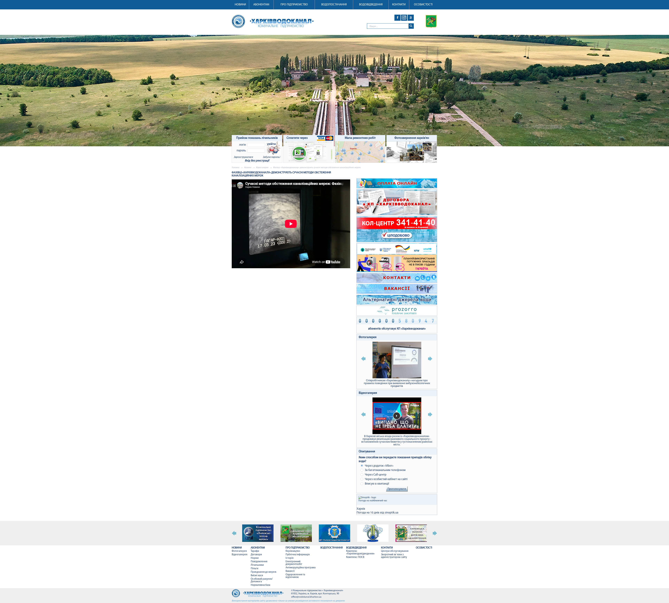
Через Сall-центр (375, 474)
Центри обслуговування (394, 551)
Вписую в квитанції (376, 483)
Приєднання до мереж (263, 572)
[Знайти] (411, 26)
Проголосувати (396, 489)
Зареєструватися (243, 157)
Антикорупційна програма (301, 567)
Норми (255, 558)
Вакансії (290, 571)
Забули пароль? (271, 157)
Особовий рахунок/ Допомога (262, 580)
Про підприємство (294, 4)
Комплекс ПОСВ (355, 557)
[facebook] (397, 18)
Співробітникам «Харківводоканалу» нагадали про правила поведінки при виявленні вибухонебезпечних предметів (397, 383)
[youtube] (411, 18)
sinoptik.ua (391, 512)
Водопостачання (334, 4)
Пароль (241, 150)
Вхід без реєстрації (257, 160)
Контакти (399, 4)
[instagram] (404, 18)
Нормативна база (260, 585)
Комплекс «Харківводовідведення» (360, 552)
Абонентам (261, 4)
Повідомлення (259, 561)
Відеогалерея (262, 168)
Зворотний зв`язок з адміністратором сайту (394, 556)
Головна (235, 168)
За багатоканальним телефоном (385, 470)
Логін (242, 144)
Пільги (254, 568)
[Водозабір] (334, 90)
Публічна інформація (298, 554)
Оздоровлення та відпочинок (295, 576)
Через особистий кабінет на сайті (385, 479)
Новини (240, 4)
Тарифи (255, 551)
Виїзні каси (257, 575)
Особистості (423, 4)
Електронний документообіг (294, 563)
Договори (256, 554)
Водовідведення (371, 4)
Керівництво (293, 551)
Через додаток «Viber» (378, 465)
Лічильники (257, 565)
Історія (289, 558)
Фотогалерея (367, 337)
